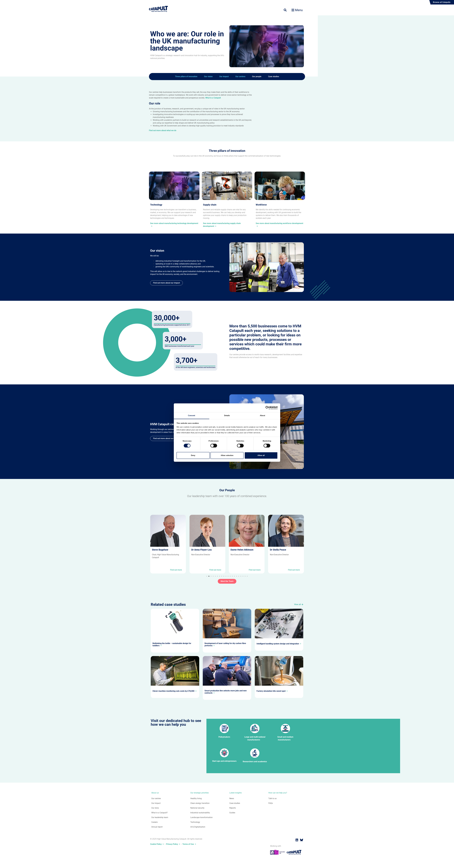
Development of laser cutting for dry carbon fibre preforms (225, 644)
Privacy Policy (172, 844)
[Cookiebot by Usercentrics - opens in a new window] (267, 407)
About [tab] (262, 415)
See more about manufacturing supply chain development (222, 224)
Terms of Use (188, 844)
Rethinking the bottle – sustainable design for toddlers (172, 644)
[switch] (213, 445)
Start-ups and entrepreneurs (224, 761)
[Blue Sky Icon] (301, 840)
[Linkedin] (296, 840)
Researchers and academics (255, 761)
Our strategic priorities (199, 793)
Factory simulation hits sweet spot (271, 691)
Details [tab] (227, 415)
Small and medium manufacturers (285, 738)
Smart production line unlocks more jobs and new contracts (226, 692)
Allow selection (227, 455)
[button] (150, 543)
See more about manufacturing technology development (174, 223)
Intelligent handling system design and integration (278, 644)
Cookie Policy (156, 844)
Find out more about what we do (162, 130)
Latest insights (235, 793)
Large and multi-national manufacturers (254, 738)
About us (155, 793)
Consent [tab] (191, 415)
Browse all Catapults (441, 2)
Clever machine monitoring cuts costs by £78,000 (173, 691)
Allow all (261, 455)
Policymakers (224, 737)
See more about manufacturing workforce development (279, 223)
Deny (193, 455)
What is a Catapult (213, 98)
